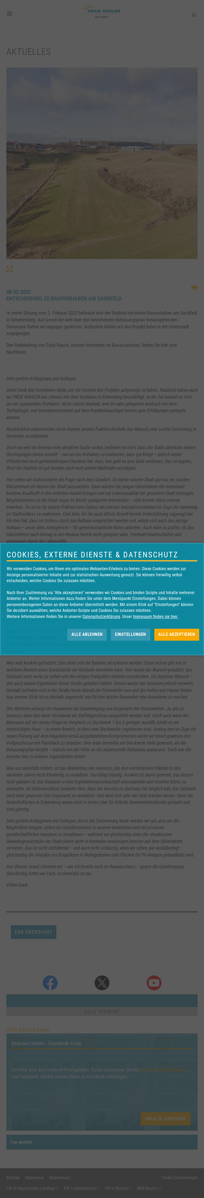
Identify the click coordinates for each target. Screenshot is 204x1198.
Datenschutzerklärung (101, 616)
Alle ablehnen (87, 634)
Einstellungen (130, 634)
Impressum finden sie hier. (155, 616)
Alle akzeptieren (176, 634)
